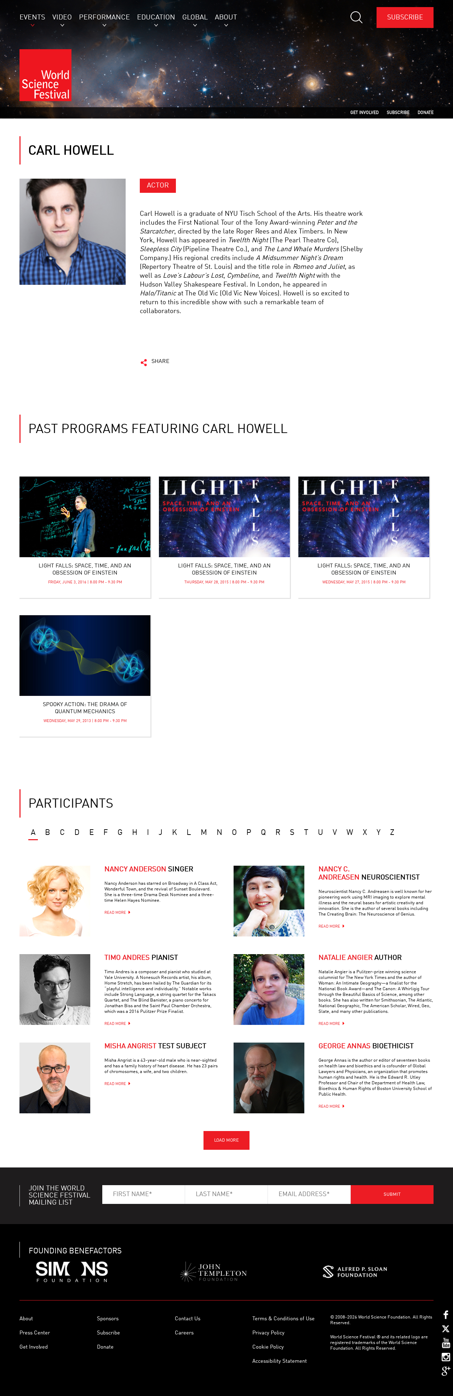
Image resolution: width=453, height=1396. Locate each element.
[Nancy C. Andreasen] (269, 901)
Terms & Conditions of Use (283, 1319)
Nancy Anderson (148, 869)
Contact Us (187, 1319)
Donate (105, 1347)
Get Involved (33, 1347)
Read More (115, 913)
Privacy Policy (268, 1333)
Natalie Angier (360, 958)
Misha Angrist (155, 1046)
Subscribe (405, 17)
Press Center (34, 1333)
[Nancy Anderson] (54, 901)
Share (160, 361)
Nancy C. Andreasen (369, 873)
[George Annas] (269, 1078)
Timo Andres (141, 958)
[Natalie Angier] (269, 989)
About (26, 1319)
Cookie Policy (268, 1347)
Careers (184, 1333)
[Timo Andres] (54, 989)
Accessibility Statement (279, 1361)
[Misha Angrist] (54, 1078)
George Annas (366, 1046)
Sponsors (108, 1319)
